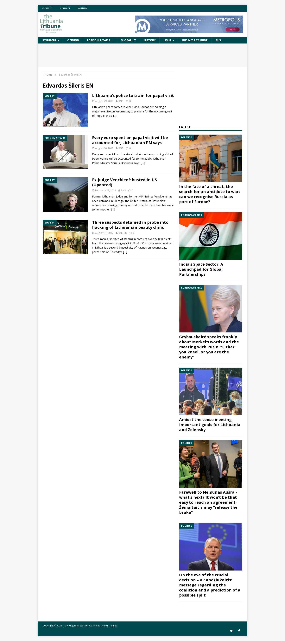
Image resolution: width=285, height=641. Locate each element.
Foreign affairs (98, 40)
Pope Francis (104, 115)
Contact (65, 8)
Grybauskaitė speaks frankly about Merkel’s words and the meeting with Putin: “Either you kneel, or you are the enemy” (209, 347)
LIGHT (167, 40)
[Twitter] (231, 630)
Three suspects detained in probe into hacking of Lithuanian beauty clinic (130, 225)
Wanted (82, 8)
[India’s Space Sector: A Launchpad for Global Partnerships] (210, 236)
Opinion (73, 40)
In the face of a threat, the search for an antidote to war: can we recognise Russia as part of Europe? (209, 194)
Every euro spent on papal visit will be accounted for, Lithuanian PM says (130, 140)
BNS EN (122, 233)
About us (47, 8)
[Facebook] (239, 630)
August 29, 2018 (104, 101)
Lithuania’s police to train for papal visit (133, 95)
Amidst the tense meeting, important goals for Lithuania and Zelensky (209, 424)
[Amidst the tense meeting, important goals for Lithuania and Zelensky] (210, 391)
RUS (218, 40)
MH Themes (110, 625)
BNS (120, 101)
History (149, 40)
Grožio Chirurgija (143, 243)
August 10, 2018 (104, 148)
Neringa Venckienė (155, 196)
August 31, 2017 (104, 233)
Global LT (128, 40)
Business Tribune (195, 40)
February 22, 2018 (105, 190)
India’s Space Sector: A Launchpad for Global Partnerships (201, 269)
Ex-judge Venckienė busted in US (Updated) (124, 182)
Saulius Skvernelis (122, 163)
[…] (115, 115)
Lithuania (49, 40)
